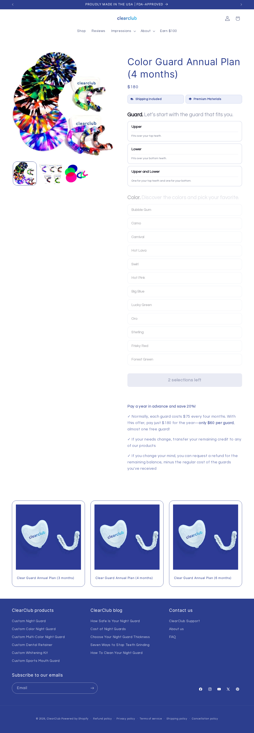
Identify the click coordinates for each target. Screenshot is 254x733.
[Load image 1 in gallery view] (25, 173)
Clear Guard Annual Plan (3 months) (45, 578)
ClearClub (54, 718)
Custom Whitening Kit (30, 653)
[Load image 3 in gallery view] (76, 173)
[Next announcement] (241, 4)
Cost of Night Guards (108, 629)
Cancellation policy (205, 718)
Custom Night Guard (29, 621)
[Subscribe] (92, 688)
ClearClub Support (184, 621)
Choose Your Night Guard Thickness (120, 637)
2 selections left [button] (184, 380)
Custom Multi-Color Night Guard (38, 637)
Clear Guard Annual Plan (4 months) (124, 578)
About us (176, 629)
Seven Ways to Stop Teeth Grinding (120, 645)
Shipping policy (176, 718)
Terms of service (151, 718)
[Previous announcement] (12, 4)
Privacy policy (125, 718)
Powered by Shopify (75, 718)
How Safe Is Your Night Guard (115, 621)
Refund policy (102, 718)
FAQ (172, 637)
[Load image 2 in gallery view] (50, 173)
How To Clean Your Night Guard (116, 653)
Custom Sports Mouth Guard (36, 661)
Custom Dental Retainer (32, 645)
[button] (123, 31)
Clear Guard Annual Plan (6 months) (202, 578)
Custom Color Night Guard (34, 629)
